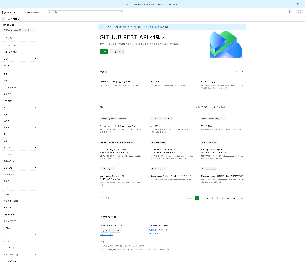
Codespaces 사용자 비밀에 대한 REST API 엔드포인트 (213, 150)
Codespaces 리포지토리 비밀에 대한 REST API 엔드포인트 (163, 150)
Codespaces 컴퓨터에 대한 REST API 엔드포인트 (222, 176)
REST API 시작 (156, 81)
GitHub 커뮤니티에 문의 (160, 230)
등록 (299, 12)
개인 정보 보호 (132, 249)
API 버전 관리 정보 (150, 27)
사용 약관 (121, 249)
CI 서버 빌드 (206, 126)
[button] (189, 198)
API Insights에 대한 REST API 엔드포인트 (117, 126)
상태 (141, 249)
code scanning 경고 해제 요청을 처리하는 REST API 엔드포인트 (114, 150)
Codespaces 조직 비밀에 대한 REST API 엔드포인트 (112, 177)
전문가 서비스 (159, 249)
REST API (16, 19)
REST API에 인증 (208, 81)
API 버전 (154, 126)
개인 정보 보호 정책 (106, 235)
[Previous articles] (237, 72)
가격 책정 (148, 249)
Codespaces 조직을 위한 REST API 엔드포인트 (170, 176)
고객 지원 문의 (156, 233)
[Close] (298, 4)
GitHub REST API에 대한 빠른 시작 (115, 81)
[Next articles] (242, 72)
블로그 (168, 249)
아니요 (116, 231)
